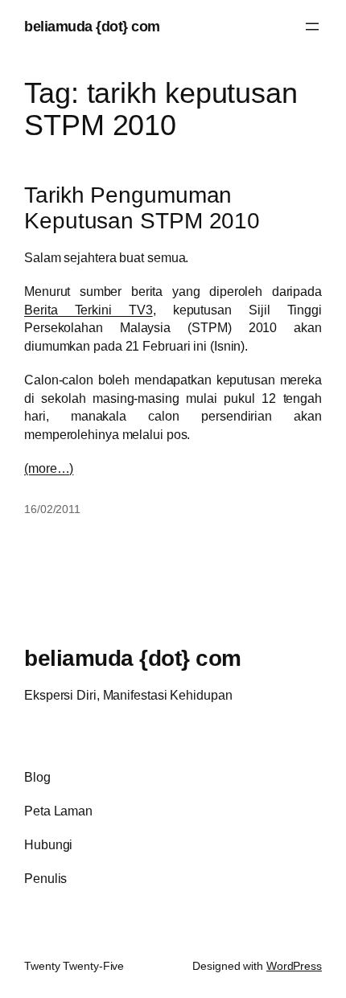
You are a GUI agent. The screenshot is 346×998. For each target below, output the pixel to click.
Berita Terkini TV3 (88, 309)
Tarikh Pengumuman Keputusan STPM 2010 (142, 207)
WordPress (294, 965)
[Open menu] (312, 26)
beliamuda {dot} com (92, 26)
